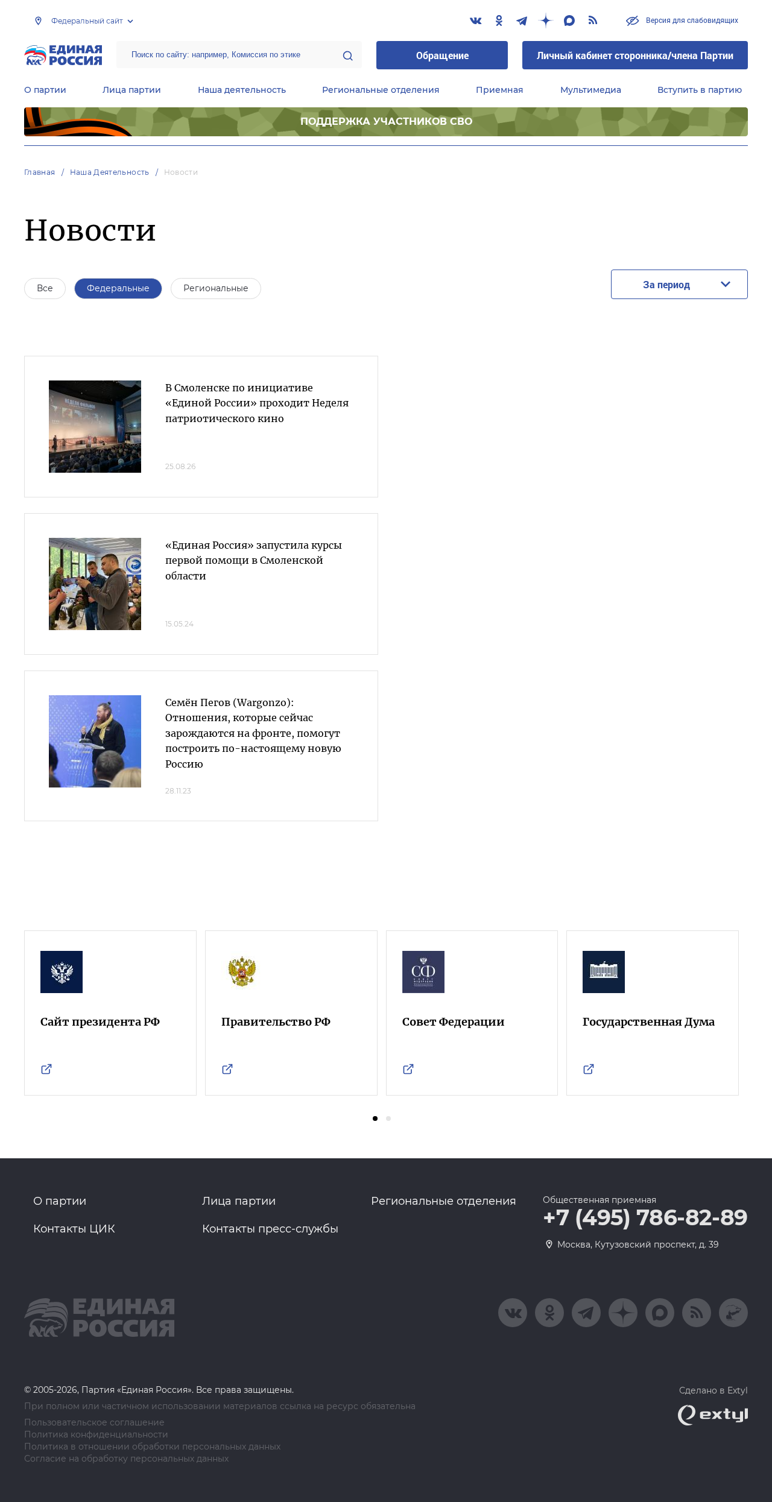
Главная (39, 172)
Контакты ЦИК (74, 1228)
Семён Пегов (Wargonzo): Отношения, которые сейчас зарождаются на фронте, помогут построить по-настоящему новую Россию (253, 733)
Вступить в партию (699, 89)
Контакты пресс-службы (270, 1228)
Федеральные (118, 288)
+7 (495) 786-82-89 (645, 1218)
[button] (375, 1118)
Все (45, 288)
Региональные (215, 288)
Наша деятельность (242, 89)
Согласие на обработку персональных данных (126, 1459)
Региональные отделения (381, 89)
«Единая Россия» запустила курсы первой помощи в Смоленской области (253, 560)
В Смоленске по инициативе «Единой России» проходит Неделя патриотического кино (257, 403)
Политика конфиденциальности (96, 1435)
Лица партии (132, 89)
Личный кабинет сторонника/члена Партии (635, 55)
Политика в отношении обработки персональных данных (152, 1447)
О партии (45, 89)
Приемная (500, 89)
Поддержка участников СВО (386, 121)
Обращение (442, 55)
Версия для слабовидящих (691, 20)
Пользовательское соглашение (94, 1423)
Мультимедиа (590, 89)
